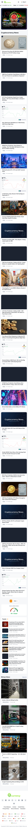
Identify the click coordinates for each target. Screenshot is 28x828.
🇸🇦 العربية (24, 818)
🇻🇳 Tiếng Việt (4, 820)
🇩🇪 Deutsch (4, 816)
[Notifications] (18, 2)
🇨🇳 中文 (14, 818)
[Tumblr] (25, 800)
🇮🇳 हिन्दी (19, 818)
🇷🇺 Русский (17, 816)
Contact (14, 806)
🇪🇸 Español (11, 813)
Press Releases (7, 806)
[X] (2, 800)
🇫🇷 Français (11, 816)
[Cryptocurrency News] (7, 2)
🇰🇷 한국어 (9, 818)
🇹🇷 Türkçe (23, 813)
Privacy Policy (6, 808)
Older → (15, 601)
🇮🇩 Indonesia (23, 816)
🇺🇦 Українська (14, 823)
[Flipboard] (22, 800)
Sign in (24, 2)
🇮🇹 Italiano (11, 820)
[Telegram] (19, 800)
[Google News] (9, 800)
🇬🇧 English (5, 813)
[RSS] (15, 800)
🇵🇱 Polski (16, 820)
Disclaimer (22, 808)
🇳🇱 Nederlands (23, 820)
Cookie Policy (21, 806)
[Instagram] (12, 800)
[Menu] (2, 2)
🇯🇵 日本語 (4, 818)
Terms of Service (15, 808)
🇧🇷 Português (17, 813)
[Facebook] (6, 800)
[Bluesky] (14, 803)
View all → (24, 677)
